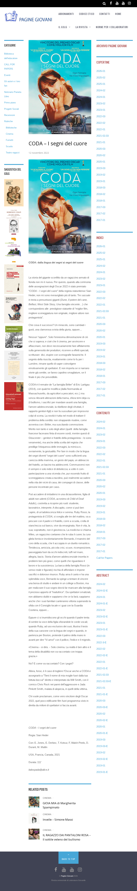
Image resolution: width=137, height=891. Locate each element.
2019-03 (100, 168)
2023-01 (100, 109)
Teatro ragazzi (13, 152)
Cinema (47, 798)
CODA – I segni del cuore (58, 143)
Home (118, 14)
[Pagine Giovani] (28, 19)
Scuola (9, 146)
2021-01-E (102, 694)
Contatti (104, 14)
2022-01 (100, 129)
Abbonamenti (66, 14)
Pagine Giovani (67, 876)
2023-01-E (102, 629)
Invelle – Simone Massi (58, 819)
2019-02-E (102, 759)
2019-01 (100, 181)
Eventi (7, 75)
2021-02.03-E (103, 681)
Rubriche (8, 121)
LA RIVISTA (82, 27)
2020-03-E (102, 707)
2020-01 (100, 161)
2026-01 (100, 71)
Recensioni (9, 115)
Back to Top (68, 859)
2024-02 (100, 90)
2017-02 (100, 213)
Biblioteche (11, 127)
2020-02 (100, 155)
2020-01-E (102, 733)
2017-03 (100, 207)
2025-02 (100, 77)
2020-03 (100, 148)
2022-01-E (102, 668)
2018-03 (100, 187)
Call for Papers (104, 557)
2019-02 (100, 174)
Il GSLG (62, 27)
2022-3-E (101, 642)
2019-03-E (102, 746)
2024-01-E (102, 603)
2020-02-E (102, 720)
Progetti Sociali (11, 109)
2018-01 (100, 200)
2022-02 (100, 122)
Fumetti (9, 140)
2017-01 (100, 220)
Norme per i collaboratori (112, 27)
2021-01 (100, 142)
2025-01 (100, 83)
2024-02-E (102, 590)
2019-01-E (102, 772)
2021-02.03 (102, 135)
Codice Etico (86, 14)
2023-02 (100, 103)
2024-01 (100, 96)
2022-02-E (102, 655)
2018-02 (100, 194)
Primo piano (10, 102)
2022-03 (100, 116)
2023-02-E (102, 616)
